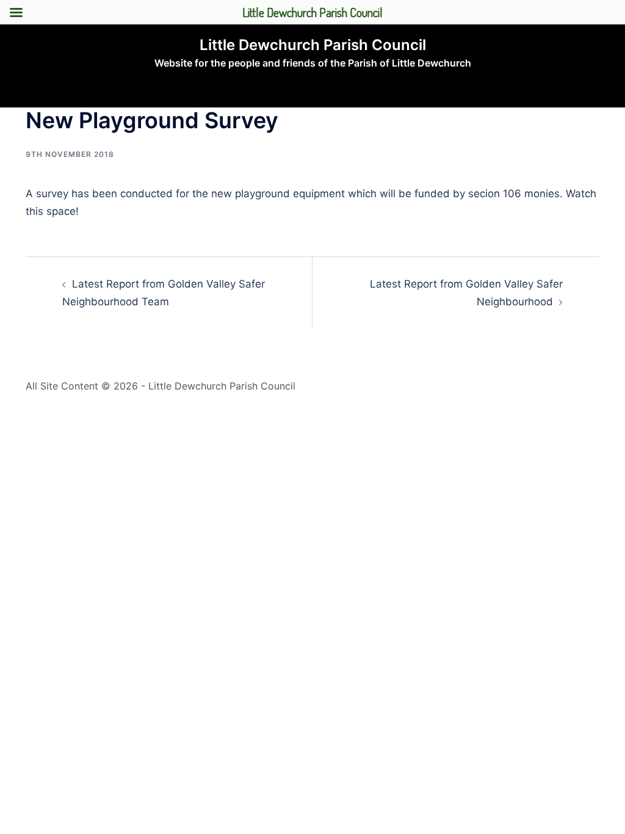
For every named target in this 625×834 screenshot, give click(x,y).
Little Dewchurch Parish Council (313, 45)
